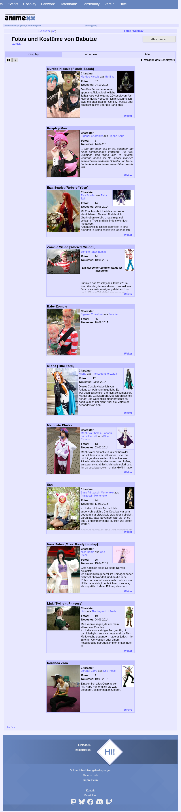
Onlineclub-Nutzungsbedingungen (90, 770)
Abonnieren (159, 39)
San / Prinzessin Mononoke (97, 492)
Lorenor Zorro (89, 670)
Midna (82, 373)
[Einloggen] (90, 26)
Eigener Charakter (92, 136)
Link (83, 611)
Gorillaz (109, 76)
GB (53, 31)
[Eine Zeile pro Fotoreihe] (15, 60)
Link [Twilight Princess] (65, 603)
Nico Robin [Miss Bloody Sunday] (72, 544)
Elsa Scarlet (88, 195)
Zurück (16, 43)
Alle (147, 54)
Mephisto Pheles (59, 425)
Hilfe (123, 4)
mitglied (37, 26)
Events (13, 4)
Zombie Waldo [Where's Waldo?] (71, 247)
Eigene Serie (116, 136)
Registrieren (82, 749)
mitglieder (27, 26)
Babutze (44, 31)
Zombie (113, 314)
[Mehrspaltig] (9, 60)
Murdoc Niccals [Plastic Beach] (70, 68)
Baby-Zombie (57, 306)
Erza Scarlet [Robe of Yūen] (67, 187)
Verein (109, 4)
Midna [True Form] (61, 366)
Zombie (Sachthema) (93, 251)
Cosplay (29, 4)
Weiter (128, 116)
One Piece (109, 670)
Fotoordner (90, 54)
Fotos (127, 30)
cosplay (17, 26)
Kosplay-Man (57, 128)
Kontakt (90, 790)
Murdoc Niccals (90, 76)
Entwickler (90, 795)
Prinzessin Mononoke (94, 495)
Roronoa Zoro (57, 663)
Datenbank (68, 4)
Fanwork (48, 4)
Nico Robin (87, 552)
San (50, 484)
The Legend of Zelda (104, 373)
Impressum (90, 780)
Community (91, 4)
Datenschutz (90, 775)
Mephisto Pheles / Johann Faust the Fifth (96, 435)
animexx (9, 26)
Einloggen (84, 745)
